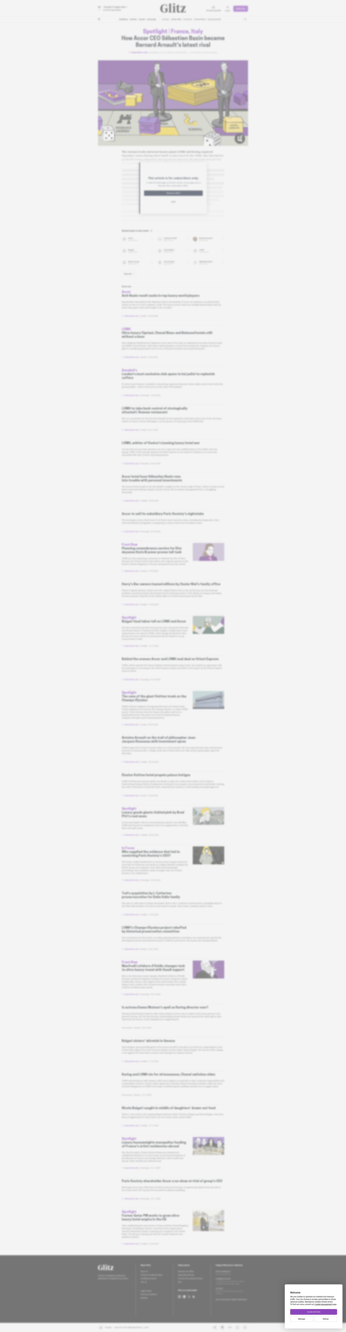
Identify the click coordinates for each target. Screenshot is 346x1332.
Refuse (326, 1319)
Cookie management (323, 1304)
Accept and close (313, 1312)
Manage (301, 1319)
